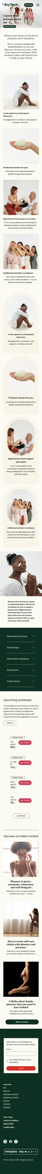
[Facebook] (10, 1141)
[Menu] (38, 5)
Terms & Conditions (10, 1120)
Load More (21, 816)
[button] (13, 747)
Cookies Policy (8, 1127)
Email (9, 1049)
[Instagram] (5, 1141)
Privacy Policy (8, 1124)
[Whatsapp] (16, 1141)
